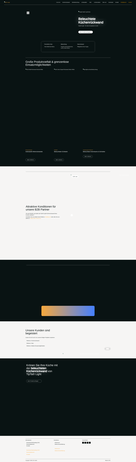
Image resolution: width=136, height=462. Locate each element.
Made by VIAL (107, 460)
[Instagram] (85, 443)
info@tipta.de (48, 216)
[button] (85, 32)
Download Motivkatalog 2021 (33, 442)
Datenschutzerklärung (60, 444)
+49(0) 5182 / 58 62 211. (35, 218)
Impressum (57, 442)
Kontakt (28, 445)
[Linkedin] (87, 443)
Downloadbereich (30, 444)
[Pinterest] (83, 443)
